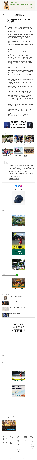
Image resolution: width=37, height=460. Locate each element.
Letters (25, 440)
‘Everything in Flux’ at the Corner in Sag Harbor (20, 301)
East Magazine (18, 447)
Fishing (18, 437)
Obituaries (5, 438)
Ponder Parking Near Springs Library (17, 307)
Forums (4, 365)
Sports (18, 445)
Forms (31, 440)
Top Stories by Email (32, 452)
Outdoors (18, 444)
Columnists (25, 436)
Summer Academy (31, 450)
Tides (18, 451)
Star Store (32, 441)
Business (4, 439)
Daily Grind (5, 442)
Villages (4, 445)
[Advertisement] (18, 406)
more (3, 357)
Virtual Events (11, 443)
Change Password (32, 446)
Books (11, 436)
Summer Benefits (11, 441)
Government (5, 441)
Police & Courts (4, 436)
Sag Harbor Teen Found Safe (15, 296)
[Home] (18, 15)
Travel (18, 436)
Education (5, 443)
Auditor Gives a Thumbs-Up (15, 313)
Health (18, 441)
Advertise (31, 437)
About (31, 436)
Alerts (31, 444)
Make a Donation (31, 448)
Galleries (11, 437)
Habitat (18, 440)
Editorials (25, 437)
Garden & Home (18, 449)
